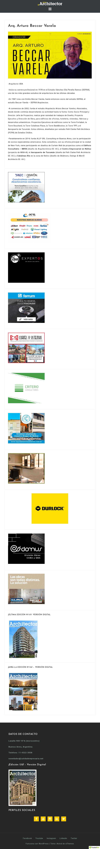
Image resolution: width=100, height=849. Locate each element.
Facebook (27, 838)
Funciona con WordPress (37, 844)
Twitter (74, 838)
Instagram (51, 838)
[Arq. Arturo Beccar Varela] (50, 55)
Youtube (39, 838)
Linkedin (63, 838)
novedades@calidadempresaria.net (26, 759)
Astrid (59, 844)
